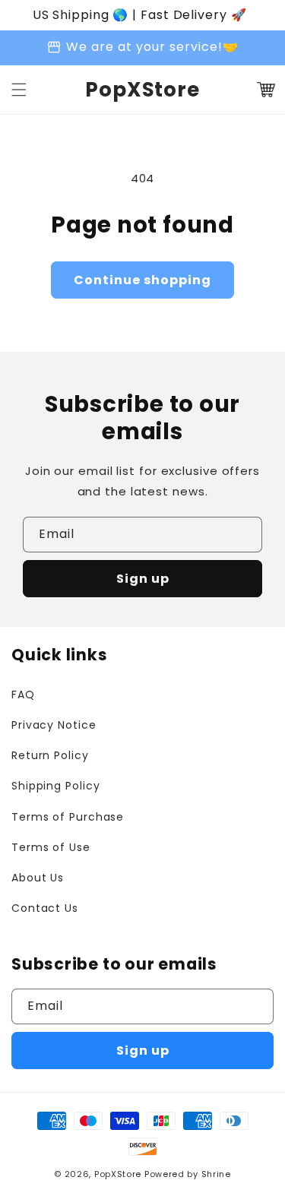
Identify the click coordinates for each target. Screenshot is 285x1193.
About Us (37, 877)
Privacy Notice (54, 725)
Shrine (216, 1174)
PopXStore (117, 1174)
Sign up (142, 578)
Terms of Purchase (67, 816)
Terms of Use (50, 847)
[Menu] (19, 89)
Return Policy (50, 755)
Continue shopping (142, 280)
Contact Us (44, 908)
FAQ (23, 694)
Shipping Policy (55, 785)
